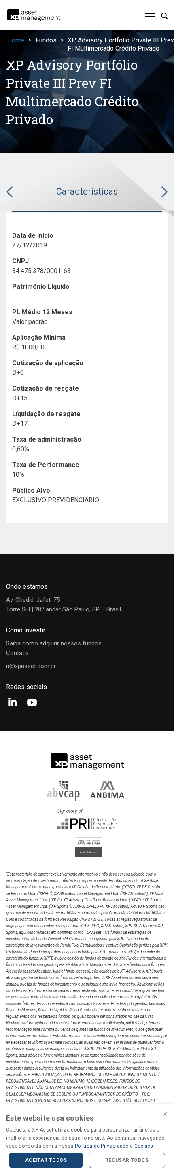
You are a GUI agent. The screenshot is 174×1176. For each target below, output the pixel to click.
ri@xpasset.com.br (31, 666)
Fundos (46, 40)
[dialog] (87, 1140)
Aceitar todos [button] (46, 1160)
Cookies (143, 1146)
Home (15, 40)
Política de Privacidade (102, 1146)
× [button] (165, 1113)
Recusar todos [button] (127, 1160)
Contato (17, 653)
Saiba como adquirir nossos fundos (54, 643)
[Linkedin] (12, 703)
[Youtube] (31, 703)
